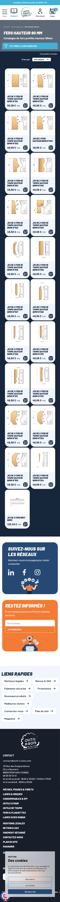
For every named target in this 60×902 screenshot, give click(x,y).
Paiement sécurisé (15, 688)
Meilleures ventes (14, 703)
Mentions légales (14, 681)
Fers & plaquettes (14, 812)
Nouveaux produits (15, 696)
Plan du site (42, 711)
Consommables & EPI (15, 798)
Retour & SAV (43, 681)
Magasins (9, 718)
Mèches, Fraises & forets (18, 789)
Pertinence (39, 59)
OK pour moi (30, 891)
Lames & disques (12, 794)
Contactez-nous (13, 711)
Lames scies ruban (14, 817)
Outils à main (11, 803)
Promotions (44, 688)
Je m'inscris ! (14, 629)
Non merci (30, 879)
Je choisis (30, 885)
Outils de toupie (12, 807)
